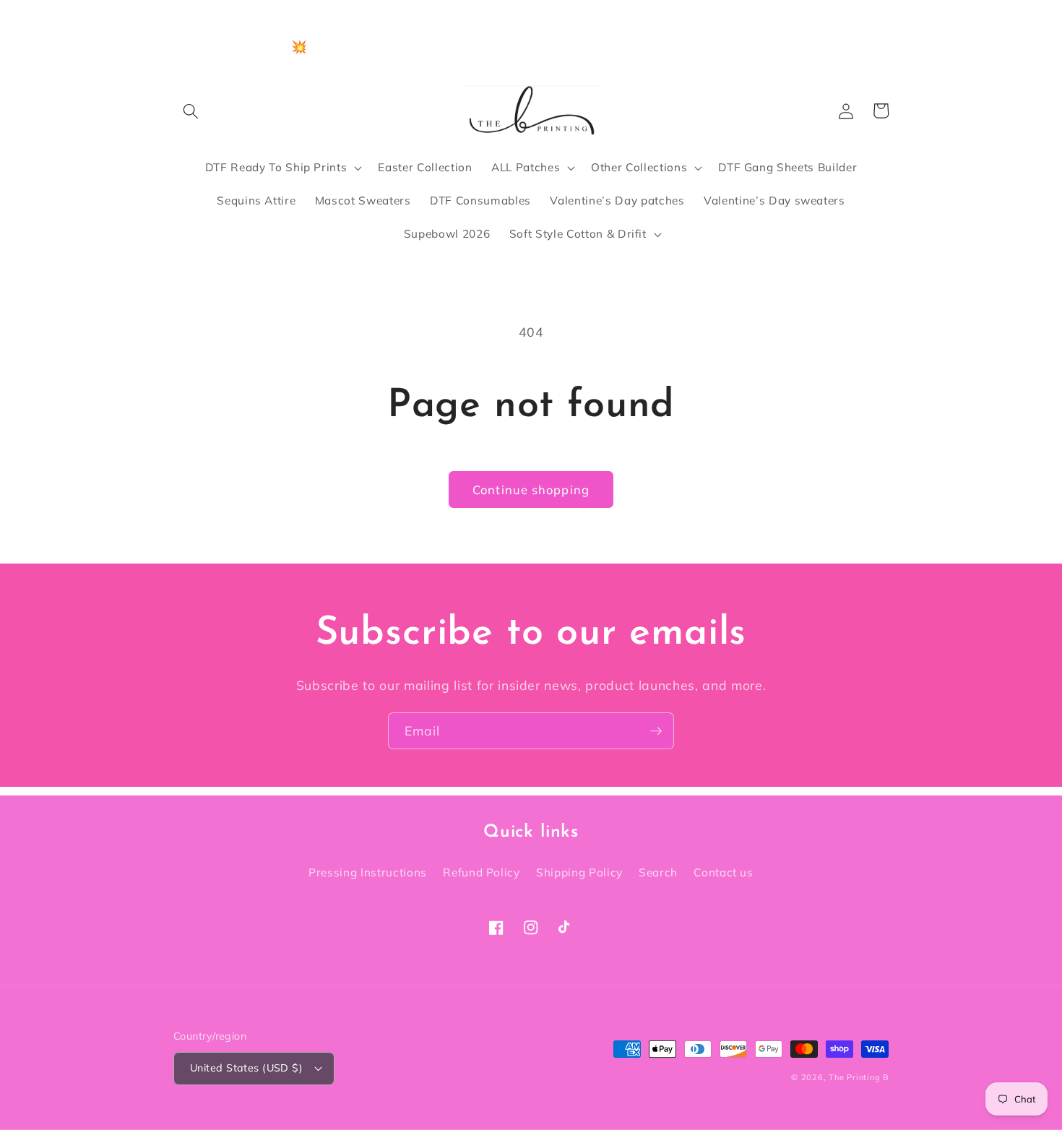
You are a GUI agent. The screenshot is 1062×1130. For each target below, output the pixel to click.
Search (658, 872)
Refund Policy (481, 872)
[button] (190, 110)
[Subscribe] (656, 731)
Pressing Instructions (367, 872)
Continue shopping (531, 489)
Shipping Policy (579, 872)
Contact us (724, 872)
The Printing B (859, 1077)
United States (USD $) (246, 1067)
